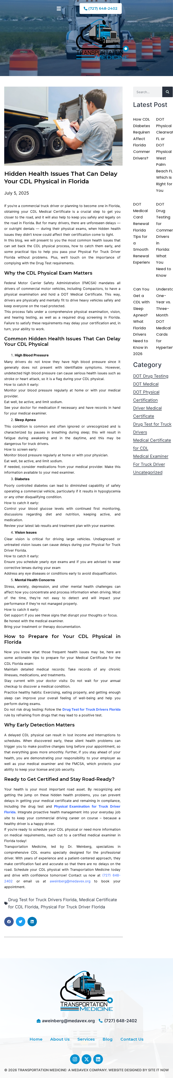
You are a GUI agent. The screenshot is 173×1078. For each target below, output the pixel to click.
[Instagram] (75, 1059)
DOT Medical (146, 384)
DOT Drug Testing (150, 376)
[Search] (167, 92)
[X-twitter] (86, 1059)
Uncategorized (147, 472)
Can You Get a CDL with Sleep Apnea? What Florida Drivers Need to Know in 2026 (141, 321)
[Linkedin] (98, 1059)
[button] (58, 8)
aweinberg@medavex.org (70, 881)
